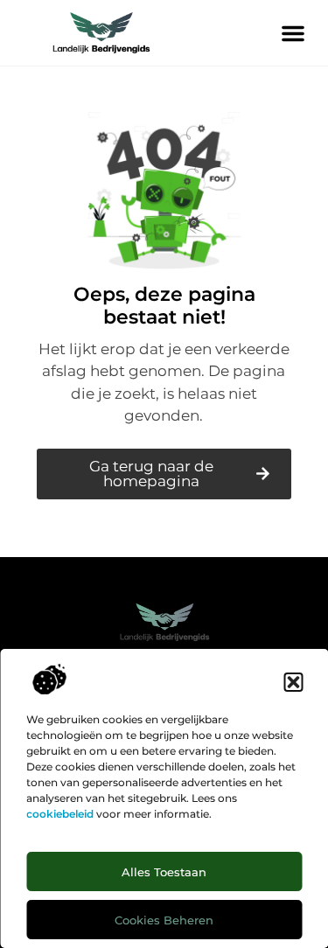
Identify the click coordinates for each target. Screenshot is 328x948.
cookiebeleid (60, 813)
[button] (293, 682)
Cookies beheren (164, 920)
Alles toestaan (164, 872)
